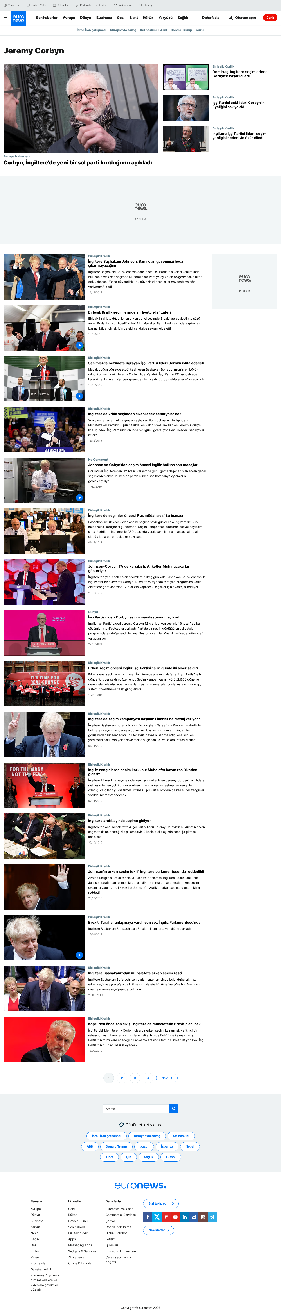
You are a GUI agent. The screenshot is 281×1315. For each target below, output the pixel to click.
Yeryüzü (166, 17)
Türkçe (12, 5)
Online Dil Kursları (80, 1263)
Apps (72, 1239)
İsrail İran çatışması (91, 30)
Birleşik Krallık (223, 66)
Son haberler (47, 17)
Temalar (36, 1201)
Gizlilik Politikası (117, 1233)
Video (35, 1257)
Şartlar (110, 1221)
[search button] (140, 5)
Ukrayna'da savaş (123, 30)
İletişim (110, 1239)
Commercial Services (121, 1215)
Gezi (121, 17)
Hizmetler (75, 1201)
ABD (163, 30)
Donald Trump (181, 30)
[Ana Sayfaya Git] (18, 18)
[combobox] (163, 5)
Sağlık (183, 17)
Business (104, 17)
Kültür (148, 17)
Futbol (171, 1157)
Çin (128, 1157)
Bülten (72, 1215)
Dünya (85, 17)
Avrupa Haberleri (17, 156)
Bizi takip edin (78, 1233)
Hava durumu (78, 1221)
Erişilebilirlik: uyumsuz (121, 1251)
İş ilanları (112, 1245)
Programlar (39, 1263)
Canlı (270, 17)
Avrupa (69, 17)
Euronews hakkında (119, 1209)
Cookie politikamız (119, 1227)
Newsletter (157, 1230)
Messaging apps (80, 1245)
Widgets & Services (82, 1251)
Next (134, 17)
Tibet (109, 1157)
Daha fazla (113, 1201)
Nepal (190, 1146)
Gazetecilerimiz (42, 1269)
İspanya (167, 1146)
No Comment (98, 459)
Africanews (76, 1257)
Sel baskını (148, 30)
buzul (200, 30)
